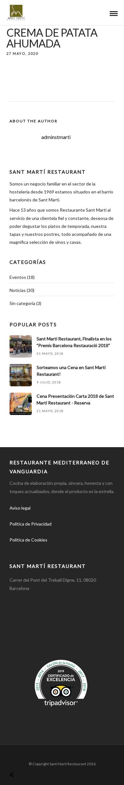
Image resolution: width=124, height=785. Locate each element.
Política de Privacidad (31, 524)
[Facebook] (16, 550)
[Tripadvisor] (58, 550)
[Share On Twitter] (27, 759)
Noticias (18, 290)
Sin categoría (22, 303)
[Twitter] (30, 550)
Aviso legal (20, 508)
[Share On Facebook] (18, 759)
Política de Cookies (28, 539)
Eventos (18, 277)
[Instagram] (44, 550)
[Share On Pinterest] (37, 759)
